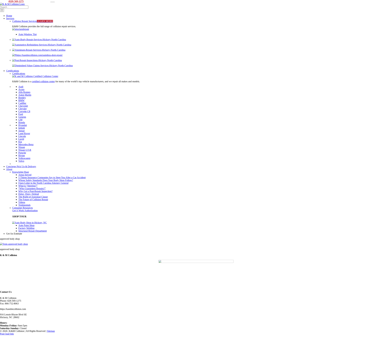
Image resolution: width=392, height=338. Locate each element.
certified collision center (43, 81)
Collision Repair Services (32, 21)
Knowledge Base (20, 172)
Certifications (18, 73)
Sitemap (51, 331)
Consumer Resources (22, 207)
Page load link (7, 333)
